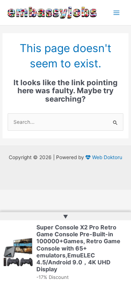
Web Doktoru (106, 157)
